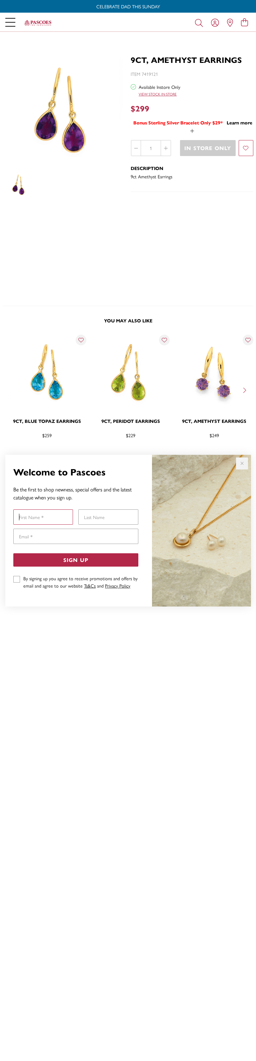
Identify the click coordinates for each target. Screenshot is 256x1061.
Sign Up (75, 560)
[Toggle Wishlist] (81, 340)
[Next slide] (245, 389)
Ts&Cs (90, 585)
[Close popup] (242, 463)
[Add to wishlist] (246, 148)
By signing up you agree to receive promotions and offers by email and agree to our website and (80, 582)
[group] (128, 6)
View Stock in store (158, 93)
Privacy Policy (117, 585)
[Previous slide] (10, 389)
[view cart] (244, 22)
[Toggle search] (200, 22)
